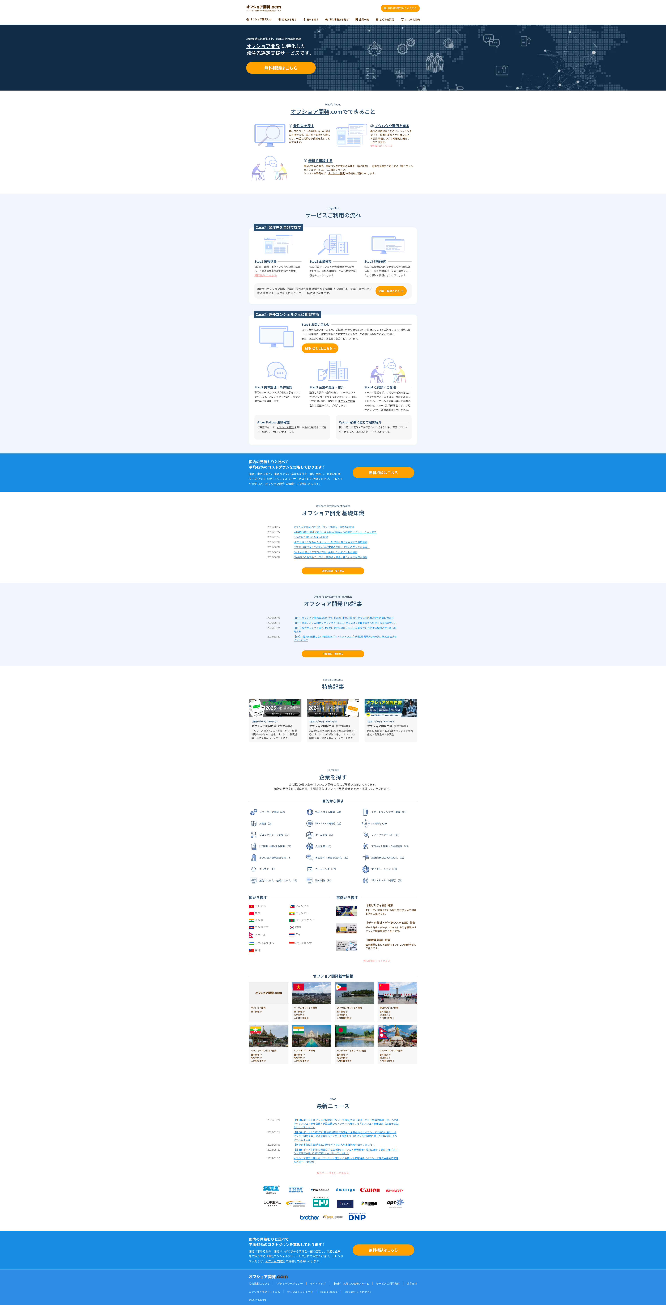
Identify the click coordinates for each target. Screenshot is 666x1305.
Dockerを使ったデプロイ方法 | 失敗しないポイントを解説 (325, 552)
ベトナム (260, 906)
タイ (297, 934)
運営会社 (412, 1283)
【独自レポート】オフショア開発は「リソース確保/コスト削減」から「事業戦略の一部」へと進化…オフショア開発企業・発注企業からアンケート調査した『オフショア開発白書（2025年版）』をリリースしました (346, 1123)
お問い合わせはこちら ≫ (320, 348)
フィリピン (301, 906)
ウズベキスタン (264, 943)
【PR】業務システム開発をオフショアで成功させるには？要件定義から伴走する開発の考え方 (345, 622)
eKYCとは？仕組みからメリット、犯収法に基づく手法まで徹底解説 (330, 542)
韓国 (297, 927)
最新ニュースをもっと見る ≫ (333, 1173)
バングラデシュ (304, 920)
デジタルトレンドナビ (300, 1291)
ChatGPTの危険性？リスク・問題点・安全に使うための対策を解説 (330, 557)
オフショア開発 (263, 45)
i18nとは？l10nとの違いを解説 (311, 537)
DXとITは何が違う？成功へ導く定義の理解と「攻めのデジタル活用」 (332, 547)
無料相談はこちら (281, 68)
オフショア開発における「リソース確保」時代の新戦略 (324, 527)
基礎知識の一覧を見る (333, 570)
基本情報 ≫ (256, 1011)
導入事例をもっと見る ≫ (376, 960)
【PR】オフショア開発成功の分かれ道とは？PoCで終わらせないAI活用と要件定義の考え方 (344, 617)
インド (258, 920)
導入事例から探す (339, 19)
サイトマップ (318, 1283)
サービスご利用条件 (388, 1283)
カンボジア (261, 927)
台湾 (257, 950)
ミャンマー (301, 913)
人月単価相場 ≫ (301, 1017)
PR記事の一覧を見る (333, 653)
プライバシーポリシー (290, 1283)
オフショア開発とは (261, 19)
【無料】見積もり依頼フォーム (351, 1283)
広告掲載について (259, 1283)
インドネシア (303, 943)
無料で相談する (320, 160)
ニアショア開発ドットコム (264, 1291)
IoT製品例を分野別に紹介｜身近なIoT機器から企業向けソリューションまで (335, 532)
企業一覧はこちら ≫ (391, 291)
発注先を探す (303, 125)
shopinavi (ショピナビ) (358, 1291)
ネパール (260, 935)
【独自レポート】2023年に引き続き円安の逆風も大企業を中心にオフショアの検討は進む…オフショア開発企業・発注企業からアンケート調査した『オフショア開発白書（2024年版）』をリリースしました (345, 1135)
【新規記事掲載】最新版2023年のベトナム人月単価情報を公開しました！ (334, 1144)
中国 (257, 913)
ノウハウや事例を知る (392, 125)
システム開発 (412, 19)
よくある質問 (386, 19)
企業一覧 (364, 19)
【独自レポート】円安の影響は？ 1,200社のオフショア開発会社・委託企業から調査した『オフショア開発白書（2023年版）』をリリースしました (346, 1151)
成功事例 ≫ (299, 1014)
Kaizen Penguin (329, 1291)
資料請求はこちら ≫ (381, 145)
